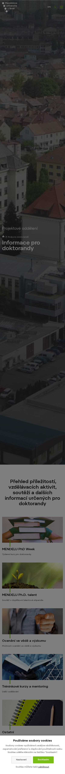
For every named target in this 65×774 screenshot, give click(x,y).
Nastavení (21, 760)
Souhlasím (43, 760)
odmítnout (43, 767)
